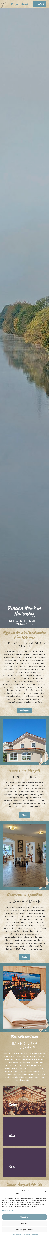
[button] (45, 1192)
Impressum (34, 1235)
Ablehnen (24, 1223)
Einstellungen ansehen (24, 1230)
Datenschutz (26, 1235)
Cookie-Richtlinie (16, 1235)
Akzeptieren (24, 1217)
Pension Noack (20, 4)
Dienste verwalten (7, 1210)
